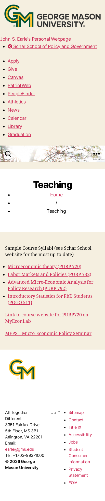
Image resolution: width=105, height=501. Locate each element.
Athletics (17, 101)
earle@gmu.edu (19, 449)
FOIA (73, 482)
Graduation (19, 134)
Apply (14, 61)
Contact (76, 419)
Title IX (75, 427)
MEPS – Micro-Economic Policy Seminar (48, 334)
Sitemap (76, 412)
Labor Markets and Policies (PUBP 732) (49, 275)
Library (15, 126)
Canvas (15, 77)
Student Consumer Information (79, 455)
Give (12, 69)
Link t (11, 315)
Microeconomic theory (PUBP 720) (44, 267)
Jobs (73, 442)
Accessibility (80, 434)
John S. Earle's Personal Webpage (35, 39)
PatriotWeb (19, 85)
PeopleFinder (21, 93)
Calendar (17, 118)
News (14, 110)
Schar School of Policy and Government (54, 46)
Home (56, 194)
